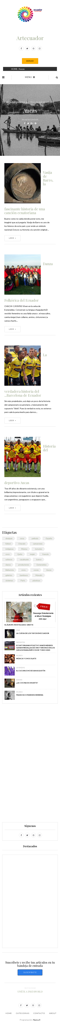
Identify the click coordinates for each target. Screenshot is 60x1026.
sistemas (9, 580)
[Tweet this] (28, 123)
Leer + (12, 238)
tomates (38, 549)
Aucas (48, 570)
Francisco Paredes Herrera (29, 695)
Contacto (39, 1013)
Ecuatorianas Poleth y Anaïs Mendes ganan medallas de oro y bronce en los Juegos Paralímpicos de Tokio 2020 (35, 647)
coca (22, 538)
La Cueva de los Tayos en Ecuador (32, 633)
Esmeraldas (41, 565)
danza (8, 565)
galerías (9, 575)
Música (24, 549)
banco (39, 559)
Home (9, 1013)
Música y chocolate (26, 658)
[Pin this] (35, 123)
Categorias (22, 1013)
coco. (23, 570)
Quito (19, 554)
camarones (37, 544)
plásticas (36, 580)
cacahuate (24, 559)
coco (8, 554)
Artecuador (30, 37)
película (35, 538)
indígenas (10, 549)
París (23, 580)
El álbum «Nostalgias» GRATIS (19, 625)
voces (36, 570)
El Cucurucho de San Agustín (30, 671)
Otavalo (21, 544)
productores (23, 565)
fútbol (8, 544)
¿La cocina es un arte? (27, 683)
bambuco (24, 575)
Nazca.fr (36, 1020)
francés (46, 554)
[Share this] (24, 123)
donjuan (9, 538)
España (49, 538)
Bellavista (10, 570)
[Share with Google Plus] (32, 123)
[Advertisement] (30, 764)
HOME (14, 69)
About (52, 1013)
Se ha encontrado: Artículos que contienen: (30, 102)
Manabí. (39, 575)
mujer (32, 554)
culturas (9, 559)
